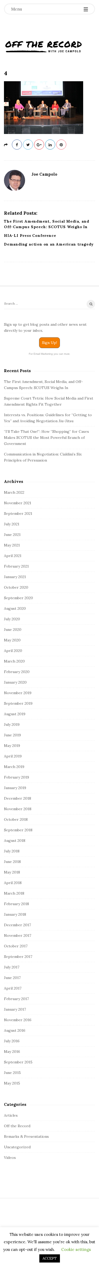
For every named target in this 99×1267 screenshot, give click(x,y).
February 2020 (17, 671)
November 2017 (17, 935)
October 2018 (16, 819)
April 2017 (12, 988)
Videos (10, 1157)
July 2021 (11, 524)
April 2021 (12, 555)
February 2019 (16, 777)
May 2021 (12, 545)
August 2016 (14, 1030)
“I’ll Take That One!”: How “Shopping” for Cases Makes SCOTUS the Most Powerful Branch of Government (46, 437)
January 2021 (15, 576)
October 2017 (15, 946)
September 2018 (18, 830)
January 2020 (15, 682)
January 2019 (15, 787)
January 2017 (15, 1009)
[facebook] (17, 145)
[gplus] (39, 145)
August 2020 (15, 608)
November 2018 (17, 809)
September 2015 (18, 1062)
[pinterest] (61, 145)
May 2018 (12, 872)
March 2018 (14, 893)
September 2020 (18, 598)
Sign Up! (49, 342)
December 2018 (17, 798)
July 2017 (11, 967)
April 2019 (13, 756)
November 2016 (17, 1020)
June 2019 (12, 735)
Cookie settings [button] (76, 1249)
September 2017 (18, 956)
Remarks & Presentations (26, 1136)
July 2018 (12, 851)
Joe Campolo (44, 174)
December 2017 (17, 925)
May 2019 (12, 745)
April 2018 (13, 882)
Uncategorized (17, 1147)
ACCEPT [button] (50, 1258)
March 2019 (14, 766)
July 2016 (12, 1041)
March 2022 (14, 492)
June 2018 (12, 861)
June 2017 (12, 977)
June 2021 (12, 534)
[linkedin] (50, 145)
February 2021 (16, 566)
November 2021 (17, 503)
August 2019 (14, 714)
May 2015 (12, 1083)
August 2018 (14, 840)
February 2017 (16, 998)
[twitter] (28, 145)
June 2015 (12, 1072)
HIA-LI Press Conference (30, 235)
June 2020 (12, 629)
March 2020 (14, 661)
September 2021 (18, 513)
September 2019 (18, 703)
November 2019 (17, 692)
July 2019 (12, 724)
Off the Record (17, 1126)
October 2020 (16, 587)
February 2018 (16, 903)
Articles (11, 1115)
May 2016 (12, 1051)
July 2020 (12, 619)
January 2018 (15, 914)
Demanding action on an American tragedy (49, 244)
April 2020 (13, 650)
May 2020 (12, 640)
